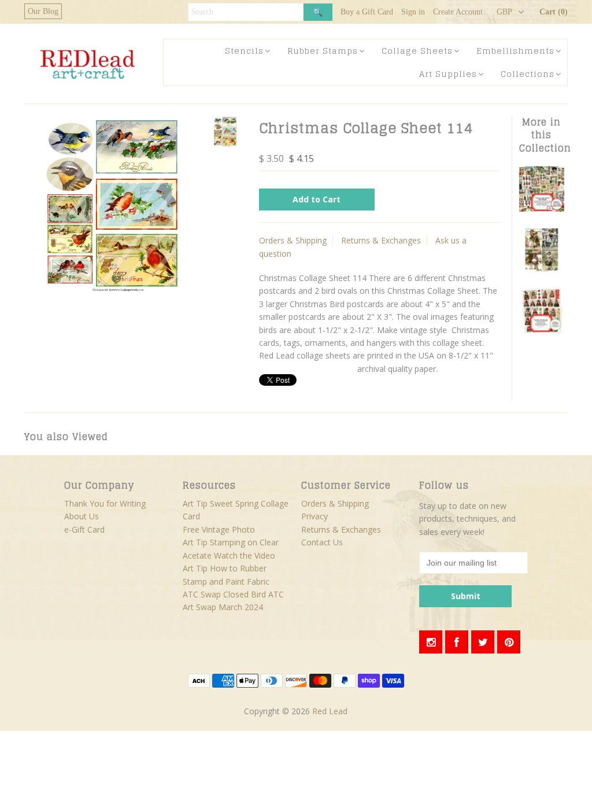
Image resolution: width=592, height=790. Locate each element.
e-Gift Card (84, 529)
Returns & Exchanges (381, 240)
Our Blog (43, 11)
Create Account (458, 12)
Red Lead (329, 711)
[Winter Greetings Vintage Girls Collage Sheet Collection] (542, 329)
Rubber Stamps (322, 50)
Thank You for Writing (105, 503)
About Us (81, 516)
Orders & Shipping (293, 240)
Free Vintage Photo (219, 529)
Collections (527, 74)
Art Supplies (448, 74)
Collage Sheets (417, 50)
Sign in (413, 12)
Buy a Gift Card (367, 12)
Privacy (314, 516)
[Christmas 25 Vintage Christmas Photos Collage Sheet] (542, 269)
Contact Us (322, 542)
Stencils (244, 50)
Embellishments (515, 50)
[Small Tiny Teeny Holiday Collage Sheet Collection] (542, 208)
